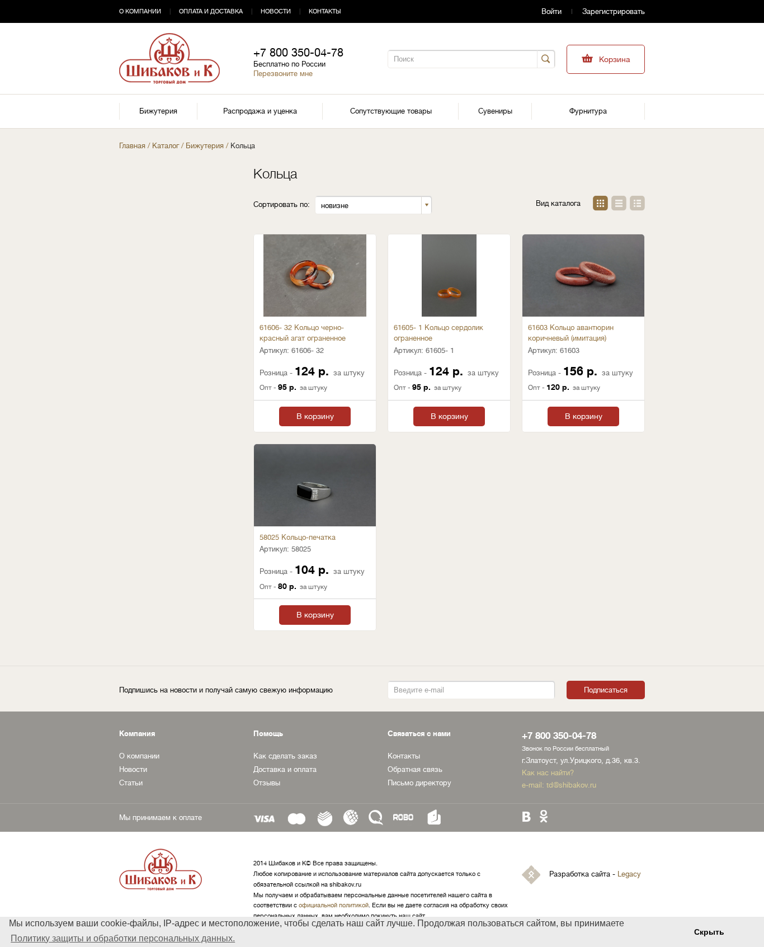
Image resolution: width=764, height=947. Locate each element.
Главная (132, 146)
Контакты (325, 11)
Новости (276, 11)
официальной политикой (334, 905)
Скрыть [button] (709, 931)
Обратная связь (415, 769)
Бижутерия (205, 146)
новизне (334, 205)
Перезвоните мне (283, 73)
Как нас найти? (548, 773)
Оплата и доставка (211, 11)
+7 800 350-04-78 (298, 53)
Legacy (629, 874)
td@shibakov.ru (571, 785)
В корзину (315, 416)
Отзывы (266, 783)
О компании (140, 11)
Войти (551, 11)
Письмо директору (419, 783)
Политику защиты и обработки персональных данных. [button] (123, 938)
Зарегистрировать (613, 11)
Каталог (165, 146)
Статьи (131, 783)
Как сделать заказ (285, 756)
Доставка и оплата (285, 769)
